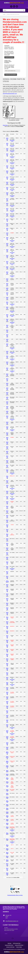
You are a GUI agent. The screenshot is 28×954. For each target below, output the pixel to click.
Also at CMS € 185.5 (12, 196)
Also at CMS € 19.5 (12, 348)
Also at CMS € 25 (12, 680)
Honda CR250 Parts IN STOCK (13, 14)
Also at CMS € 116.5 (12, 323)
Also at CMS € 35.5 (12, 174)
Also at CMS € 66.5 (12, 359)
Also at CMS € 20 (12, 489)
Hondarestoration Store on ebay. (15, 895)
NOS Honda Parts (16, 943)
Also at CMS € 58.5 (12, 494)
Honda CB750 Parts (19, 945)
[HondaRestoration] (11, 6)
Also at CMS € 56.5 (12, 304)
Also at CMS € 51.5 (12, 419)
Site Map (9, 943)
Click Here (5, 125)
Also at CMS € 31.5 (12, 168)
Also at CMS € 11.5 (12, 734)
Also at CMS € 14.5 (12, 473)
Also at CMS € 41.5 (12, 206)
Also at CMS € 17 (12, 264)
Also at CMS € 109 (12, 316)
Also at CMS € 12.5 (12, 241)
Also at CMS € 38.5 (12, 141)
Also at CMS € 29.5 (12, 276)
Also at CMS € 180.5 (12, 179)
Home (4, 14)
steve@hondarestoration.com (10, 93)
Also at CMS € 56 (12, 190)
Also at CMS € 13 (12, 728)
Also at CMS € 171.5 (12, 146)
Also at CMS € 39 (12, 253)
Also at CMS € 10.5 (12, 830)
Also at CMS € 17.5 (12, 499)
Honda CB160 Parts (9, 945)
